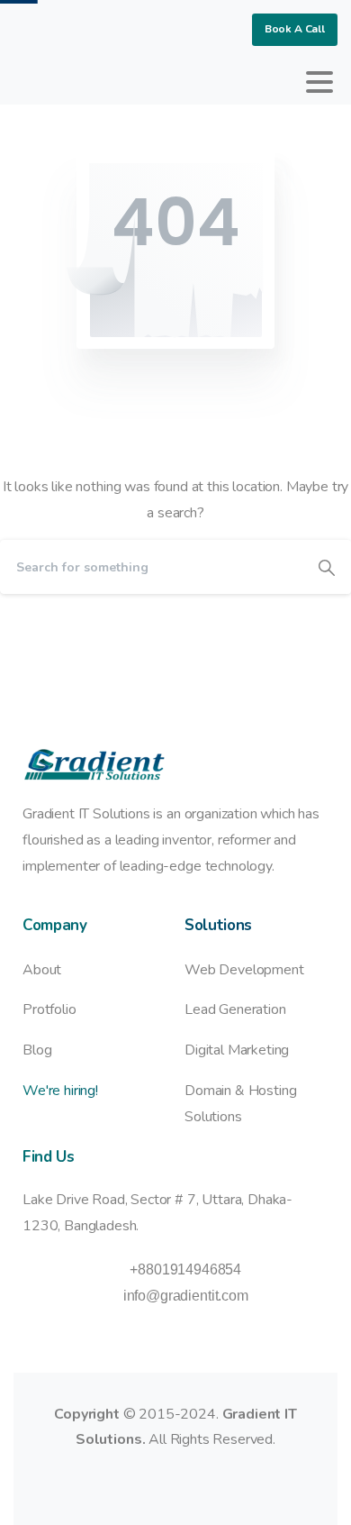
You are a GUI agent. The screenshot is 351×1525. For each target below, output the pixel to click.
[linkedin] (85, 82)
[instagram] (112, 82)
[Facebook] (31, 82)
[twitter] (58, 82)
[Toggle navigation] (320, 82)
